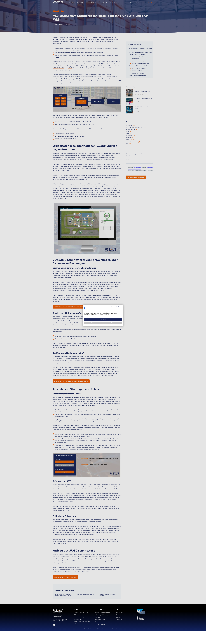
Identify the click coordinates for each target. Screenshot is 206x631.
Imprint (120, 306)
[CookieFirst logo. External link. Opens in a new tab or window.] (84, 308)
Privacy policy (114, 306)
